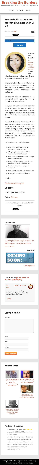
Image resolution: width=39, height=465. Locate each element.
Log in (31, 463)
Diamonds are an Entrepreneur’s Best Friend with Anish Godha (27, 395)
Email (6, 342)
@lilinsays (14, 197)
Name (6, 336)
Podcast (8, 463)
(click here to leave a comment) (17, 278)
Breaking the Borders (19, 2)
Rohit (14, 31)
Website (7, 347)
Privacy (20, 463)
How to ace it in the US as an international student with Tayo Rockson (12, 411)
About (30, 461)
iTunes (20, 45)
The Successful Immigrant (14, 183)
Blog (34, 461)
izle (7, 285)
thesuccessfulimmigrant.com (31, 65)
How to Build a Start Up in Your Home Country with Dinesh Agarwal (27, 380)
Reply (9, 299)
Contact (25, 463)
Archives (14, 463)
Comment (7, 317)
